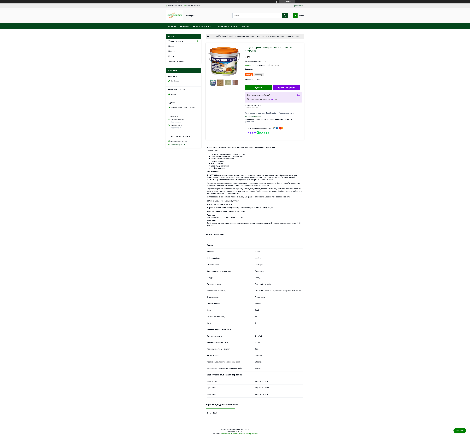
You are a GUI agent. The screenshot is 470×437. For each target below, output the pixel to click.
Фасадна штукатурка (265, 36)
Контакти (246, 26)
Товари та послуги (202, 26)
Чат (461, 431)
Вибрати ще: (252, 80)
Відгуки (171, 56)
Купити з (282, 88)
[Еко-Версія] (174, 20)
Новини (171, 46)
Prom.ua (246, 429)
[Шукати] (285, 15)
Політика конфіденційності (248, 434)
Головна (184, 26)
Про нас (172, 26)
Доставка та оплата (227, 26)
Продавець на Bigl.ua (235, 431)
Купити (258, 88)
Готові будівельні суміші (223, 36)
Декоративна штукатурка (245, 36)
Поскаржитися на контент (229, 434)
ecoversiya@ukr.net (178, 144)
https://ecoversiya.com (178, 141)
